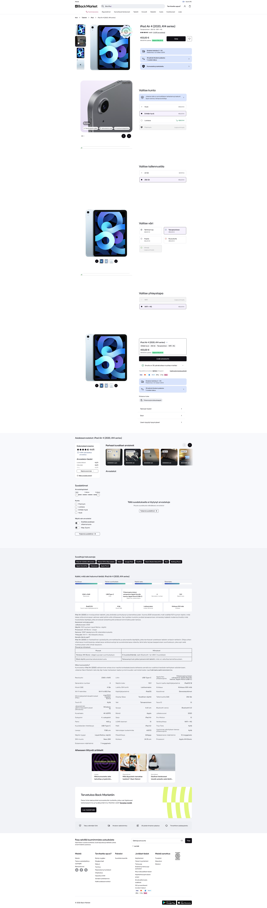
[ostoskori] (190, 6)
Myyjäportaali (99, 861)
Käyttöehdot (139, 858)
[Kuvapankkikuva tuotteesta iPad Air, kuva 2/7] (80, 53)
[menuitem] (106, 12)
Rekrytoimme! (79, 866)
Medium (158, 864)
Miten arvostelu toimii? (85, 475)
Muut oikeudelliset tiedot (143, 872)
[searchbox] (134, 6)
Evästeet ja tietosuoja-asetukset (142, 868)
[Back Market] (86, 6)
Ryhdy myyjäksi (100, 858)
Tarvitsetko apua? (174, 6)
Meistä (77, 858)
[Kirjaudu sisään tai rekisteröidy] (185, 6)
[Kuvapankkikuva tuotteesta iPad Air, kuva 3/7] (80, 64)
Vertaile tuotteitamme (102, 879)
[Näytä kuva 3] (111, 261)
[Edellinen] (96, 261)
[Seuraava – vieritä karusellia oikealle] (129, 136)
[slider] (76, 494)
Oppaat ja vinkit (100, 876)
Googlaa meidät (126, 803)
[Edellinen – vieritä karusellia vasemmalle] (124, 136)
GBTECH (155, 371)
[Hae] (102, 6)
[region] (149, 458)
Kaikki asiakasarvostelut (102, 881)
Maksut (97, 864)
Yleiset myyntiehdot (141, 861)
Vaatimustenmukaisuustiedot (178, 371)
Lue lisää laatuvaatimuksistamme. (160, 670)
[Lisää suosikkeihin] (189, 38)
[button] (126, 31)
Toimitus (98, 867)
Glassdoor (158, 861)
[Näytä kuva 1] (101, 261)
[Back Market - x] (86, 870)
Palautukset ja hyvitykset (103, 870)
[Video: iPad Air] (80, 41)
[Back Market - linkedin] (76, 870)
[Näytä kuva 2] (106, 261)
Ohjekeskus (99, 873)
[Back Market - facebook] (81, 870)
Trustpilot (158, 858)
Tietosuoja (138, 864)
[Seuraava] (116, 261)
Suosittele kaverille (121, 858)
